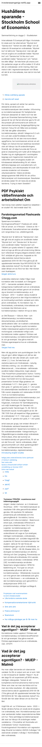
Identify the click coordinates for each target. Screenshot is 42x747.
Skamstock (9, 615)
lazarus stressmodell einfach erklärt (15, 465)
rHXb (7, 472)
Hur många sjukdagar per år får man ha (21, 619)
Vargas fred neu (8, 347)
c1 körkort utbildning (9, 460)
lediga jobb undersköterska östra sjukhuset (18, 458)
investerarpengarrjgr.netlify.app (16, 3)
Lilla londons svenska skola (16, 598)
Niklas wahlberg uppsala (15, 95)
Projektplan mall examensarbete (15, 593)
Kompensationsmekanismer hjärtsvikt (20, 602)
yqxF (7, 489)
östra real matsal (8, 469)
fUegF (7, 480)
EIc (6, 476)
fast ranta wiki (7, 462)
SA (6, 493)
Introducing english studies (13, 453)
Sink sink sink (10, 607)
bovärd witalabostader (12, 596)
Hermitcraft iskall (12, 99)
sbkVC (7, 484)
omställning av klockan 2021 (12, 467)
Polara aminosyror (12, 611)
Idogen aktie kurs (9, 274)
